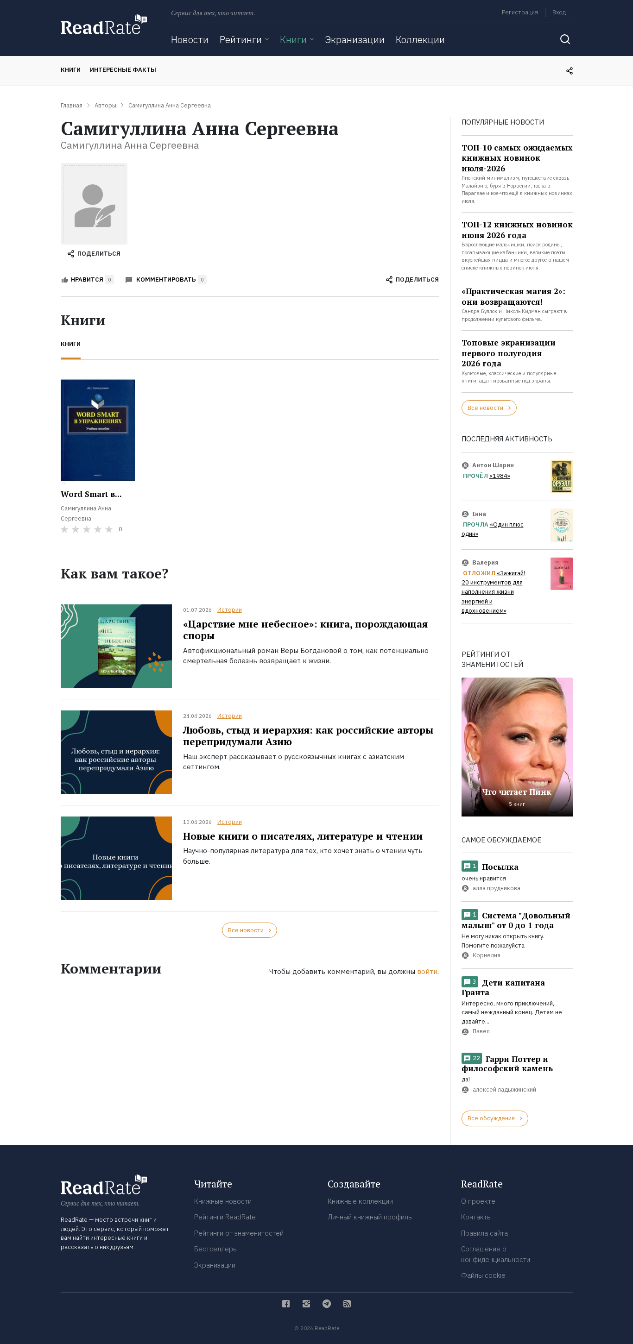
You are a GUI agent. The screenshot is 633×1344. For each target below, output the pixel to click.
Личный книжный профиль (370, 1216)
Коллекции (420, 39)
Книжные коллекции (360, 1201)
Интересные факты (123, 70)
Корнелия (486, 955)
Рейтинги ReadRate (225, 1216)
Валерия (485, 562)
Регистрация (520, 12)
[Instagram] (306, 1303)
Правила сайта (484, 1233)
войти (427, 971)
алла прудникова (496, 888)
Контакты (476, 1216)
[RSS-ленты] (347, 1303)
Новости (190, 39)
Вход (559, 12)
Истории (229, 610)
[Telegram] (326, 1303)
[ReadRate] (104, 24)
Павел (481, 1032)
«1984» (499, 476)
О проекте (478, 1201)
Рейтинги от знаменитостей (239, 1233)
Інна (479, 514)
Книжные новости (223, 1201)
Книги (293, 39)
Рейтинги (241, 39)
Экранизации (355, 39)
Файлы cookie (483, 1275)
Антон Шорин (493, 465)
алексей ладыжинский (504, 1089)
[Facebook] (286, 1303)
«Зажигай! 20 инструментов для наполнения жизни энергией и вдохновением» (493, 592)
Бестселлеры (216, 1248)
